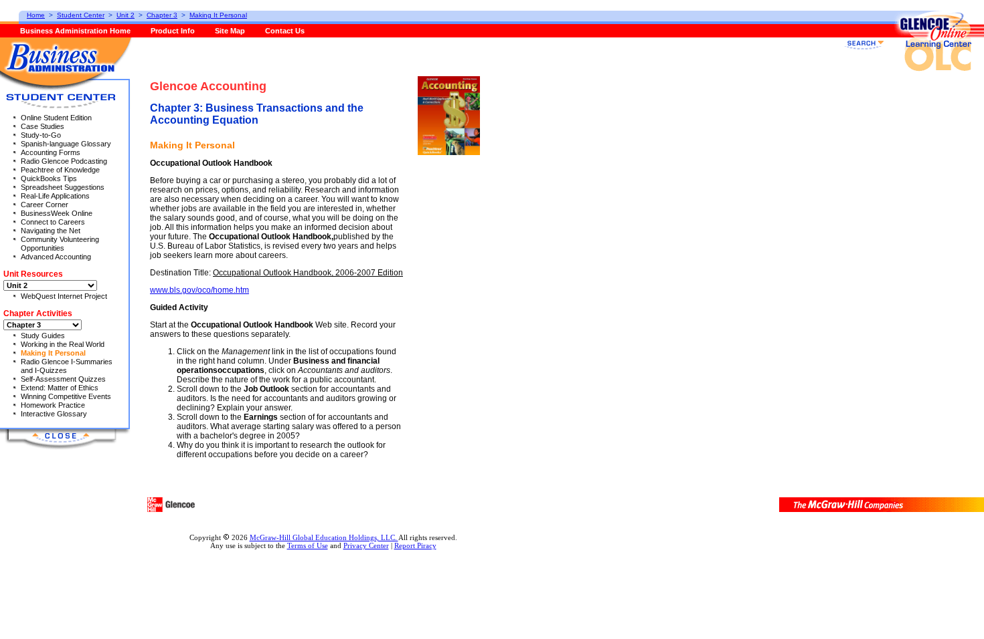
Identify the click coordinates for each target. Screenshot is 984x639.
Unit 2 (125, 15)
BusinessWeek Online (56, 213)
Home (36, 15)
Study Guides (43, 336)
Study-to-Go (41, 135)
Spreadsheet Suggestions (62, 187)
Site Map (230, 31)
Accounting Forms (50, 152)
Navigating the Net (50, 231)
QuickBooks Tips (49, 178)
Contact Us (285, 31)
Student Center (80, 15)
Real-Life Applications (55, 196)
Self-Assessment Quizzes (63, 379)
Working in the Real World (62, 344)
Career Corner (44, 205)
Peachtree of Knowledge (60, 170)
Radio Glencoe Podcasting (64, 161)
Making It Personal (53, 353)
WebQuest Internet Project (64, 296)
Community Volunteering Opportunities (60, 243)
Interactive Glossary (54, 414)
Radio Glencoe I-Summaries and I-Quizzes (66, 366)
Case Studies (42, 126)
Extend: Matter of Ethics (59, 388)
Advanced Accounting (56, 257)
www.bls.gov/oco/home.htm (199, 290)
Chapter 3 (162, 15)
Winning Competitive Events (66, 396)
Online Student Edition (56, 118)
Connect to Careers (53, 222)
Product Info (173, 31)
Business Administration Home (75, 31)
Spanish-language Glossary (66, 144)
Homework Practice (53, 405)
